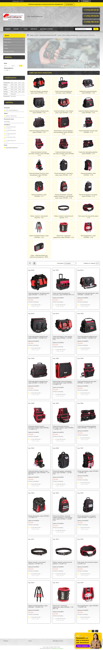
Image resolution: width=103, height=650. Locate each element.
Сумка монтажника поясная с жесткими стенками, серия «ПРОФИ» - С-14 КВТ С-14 (38, 428)
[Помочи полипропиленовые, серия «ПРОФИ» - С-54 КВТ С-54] (39, 594)
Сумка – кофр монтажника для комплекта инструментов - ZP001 (39, 256)
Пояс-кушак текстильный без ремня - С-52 (88, 216)
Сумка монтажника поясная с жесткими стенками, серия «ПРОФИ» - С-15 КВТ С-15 (63, 428)
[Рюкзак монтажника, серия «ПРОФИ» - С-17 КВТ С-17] (39, 505)
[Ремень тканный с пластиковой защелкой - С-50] (39, 207)
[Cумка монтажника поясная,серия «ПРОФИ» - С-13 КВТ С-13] (88, 370)
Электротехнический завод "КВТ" (48, 35)
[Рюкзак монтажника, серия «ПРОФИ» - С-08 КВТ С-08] (88, 460)
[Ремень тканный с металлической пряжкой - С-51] (63, 207)
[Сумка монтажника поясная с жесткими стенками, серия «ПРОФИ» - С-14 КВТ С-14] (39, 415)
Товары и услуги (34, 35)
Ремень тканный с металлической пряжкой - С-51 (63, 216)
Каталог (16, 29)
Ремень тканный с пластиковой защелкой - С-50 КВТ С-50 (37, 563)
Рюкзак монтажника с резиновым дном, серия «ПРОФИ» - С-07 (63, 174)
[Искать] (95, 29)
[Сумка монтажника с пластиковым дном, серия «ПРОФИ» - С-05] (63, 102)
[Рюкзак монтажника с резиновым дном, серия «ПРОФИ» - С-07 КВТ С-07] (63, 460)
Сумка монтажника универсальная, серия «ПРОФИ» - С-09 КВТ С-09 (38, 382)
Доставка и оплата (46, 29)
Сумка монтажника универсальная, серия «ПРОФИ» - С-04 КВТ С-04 (38, 337)
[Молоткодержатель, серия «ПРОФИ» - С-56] (88, 227)
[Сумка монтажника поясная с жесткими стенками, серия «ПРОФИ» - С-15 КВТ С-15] (63, 415)
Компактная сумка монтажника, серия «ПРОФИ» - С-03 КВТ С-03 (87, 294)
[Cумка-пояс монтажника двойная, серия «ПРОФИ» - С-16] (88, 143)
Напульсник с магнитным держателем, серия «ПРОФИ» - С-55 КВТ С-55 (63, 607)
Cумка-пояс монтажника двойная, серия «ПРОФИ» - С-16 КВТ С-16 (86, 427)
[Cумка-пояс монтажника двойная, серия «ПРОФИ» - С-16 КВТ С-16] (88, 415)
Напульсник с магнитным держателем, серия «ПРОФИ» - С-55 (63, 236)
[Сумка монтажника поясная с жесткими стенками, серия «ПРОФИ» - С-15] (63, 143)
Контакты (34, 29)
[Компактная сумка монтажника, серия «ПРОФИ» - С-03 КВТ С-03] (88, 282)
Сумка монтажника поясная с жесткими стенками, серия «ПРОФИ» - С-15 (63, 153)
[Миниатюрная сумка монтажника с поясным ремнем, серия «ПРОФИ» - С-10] (63, 122)
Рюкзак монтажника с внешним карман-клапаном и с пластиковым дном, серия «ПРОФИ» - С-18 (63, 196)
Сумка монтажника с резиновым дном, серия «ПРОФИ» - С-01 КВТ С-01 (39, 294)
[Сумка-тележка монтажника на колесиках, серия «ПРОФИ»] (63, 83)
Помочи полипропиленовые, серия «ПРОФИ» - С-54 (39, 236)
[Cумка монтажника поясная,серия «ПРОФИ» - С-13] (88, 122)
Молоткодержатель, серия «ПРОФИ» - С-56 (88, 236)
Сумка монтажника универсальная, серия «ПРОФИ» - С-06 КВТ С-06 (87, 337)
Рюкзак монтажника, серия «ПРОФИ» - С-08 (88, 174)
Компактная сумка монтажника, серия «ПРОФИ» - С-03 (88, 92)
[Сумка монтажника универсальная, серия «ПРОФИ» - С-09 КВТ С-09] (39, 370)
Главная (7, 29)
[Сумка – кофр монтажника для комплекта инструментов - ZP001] (39, 247)
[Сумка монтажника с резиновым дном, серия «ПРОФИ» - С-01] (39, 83)
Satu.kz (58, 647)
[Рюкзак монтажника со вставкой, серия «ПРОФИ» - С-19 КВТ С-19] (88, 505)
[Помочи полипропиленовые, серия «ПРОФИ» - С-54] (39, 227)
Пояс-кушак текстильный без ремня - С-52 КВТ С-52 (87, 563)
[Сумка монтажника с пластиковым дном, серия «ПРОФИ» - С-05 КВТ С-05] (63, 325)
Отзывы (6, 48)
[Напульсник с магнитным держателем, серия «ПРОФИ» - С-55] (63, 227)
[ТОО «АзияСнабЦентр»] (13, 16)
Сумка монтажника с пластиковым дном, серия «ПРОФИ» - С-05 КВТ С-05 (62, 338)
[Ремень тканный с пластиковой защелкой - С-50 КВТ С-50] (39, 551)
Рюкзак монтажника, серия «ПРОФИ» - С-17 (39, 195)
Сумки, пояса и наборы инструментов (68, 35)
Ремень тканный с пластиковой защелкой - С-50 (39, 216)
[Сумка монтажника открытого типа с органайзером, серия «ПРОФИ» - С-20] (39, 165)
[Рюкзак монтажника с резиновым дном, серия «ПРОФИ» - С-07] (63, 165)
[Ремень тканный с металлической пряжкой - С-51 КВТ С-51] (63, 551)
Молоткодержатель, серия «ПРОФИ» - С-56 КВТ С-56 (87, 606)
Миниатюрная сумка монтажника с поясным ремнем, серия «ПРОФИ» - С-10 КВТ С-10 (63, 383)
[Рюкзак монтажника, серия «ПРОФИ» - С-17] (39, 186)
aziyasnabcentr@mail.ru (12, 147)
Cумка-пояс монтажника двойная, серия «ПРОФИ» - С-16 (88, 152)
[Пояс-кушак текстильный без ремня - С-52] (88, 207)
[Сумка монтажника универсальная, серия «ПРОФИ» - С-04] (39, 102)
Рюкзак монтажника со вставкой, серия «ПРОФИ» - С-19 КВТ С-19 (86, 516)
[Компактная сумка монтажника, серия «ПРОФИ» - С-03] (88, 83)
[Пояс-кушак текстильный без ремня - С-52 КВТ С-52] (88, 551)
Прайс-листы (7, 42)
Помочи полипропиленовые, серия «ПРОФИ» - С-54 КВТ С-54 (37, 606)
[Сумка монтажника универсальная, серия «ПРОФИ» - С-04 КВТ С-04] (39, 325)
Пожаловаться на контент (57, 648)
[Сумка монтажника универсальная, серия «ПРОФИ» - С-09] (39, 122)
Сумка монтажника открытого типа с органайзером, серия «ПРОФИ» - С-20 (39, 175)
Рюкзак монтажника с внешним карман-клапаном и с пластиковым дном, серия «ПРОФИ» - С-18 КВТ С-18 (62, 518)
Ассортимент (69, 4)
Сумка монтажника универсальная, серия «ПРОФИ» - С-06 (88, 111)
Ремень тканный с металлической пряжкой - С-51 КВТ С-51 (62, 563)
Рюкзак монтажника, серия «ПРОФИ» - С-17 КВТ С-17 (38, 516)
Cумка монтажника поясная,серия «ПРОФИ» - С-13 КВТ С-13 (86, 382)
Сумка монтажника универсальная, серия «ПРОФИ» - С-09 (39, 131)
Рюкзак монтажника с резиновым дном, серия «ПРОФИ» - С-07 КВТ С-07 (62, 472)
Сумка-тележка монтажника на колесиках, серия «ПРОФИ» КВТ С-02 (63, 294)
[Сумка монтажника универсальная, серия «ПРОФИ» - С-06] (88, 102)
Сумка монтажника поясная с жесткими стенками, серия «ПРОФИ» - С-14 (39, 153)
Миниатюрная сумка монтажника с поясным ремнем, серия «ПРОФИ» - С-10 (64, 132)
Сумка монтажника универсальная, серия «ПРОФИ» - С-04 (39, 111)
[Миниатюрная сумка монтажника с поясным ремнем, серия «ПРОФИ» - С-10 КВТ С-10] (63, 370)
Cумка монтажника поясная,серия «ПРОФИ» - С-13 (88, 131)
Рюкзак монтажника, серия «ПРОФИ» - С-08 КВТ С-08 (87, 471)
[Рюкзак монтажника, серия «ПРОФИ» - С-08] (88, 165)
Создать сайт (15, 1)
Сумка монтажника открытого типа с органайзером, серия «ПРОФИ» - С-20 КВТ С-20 (38, 472)
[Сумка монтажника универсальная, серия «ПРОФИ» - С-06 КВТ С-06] (88, 325)
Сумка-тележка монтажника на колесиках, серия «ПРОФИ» (63, 92)
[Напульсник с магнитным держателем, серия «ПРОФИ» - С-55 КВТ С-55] (63, 594)
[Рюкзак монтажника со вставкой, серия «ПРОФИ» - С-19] (88, 186)
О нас (25, 29)
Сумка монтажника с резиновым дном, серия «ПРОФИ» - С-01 (39, 92)
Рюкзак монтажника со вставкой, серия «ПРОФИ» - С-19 (88, 195)
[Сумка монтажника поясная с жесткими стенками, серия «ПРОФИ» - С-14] (39, 143)
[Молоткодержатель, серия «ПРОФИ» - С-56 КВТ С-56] (88, 594)
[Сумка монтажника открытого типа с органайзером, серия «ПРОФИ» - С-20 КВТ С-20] (39, 460)
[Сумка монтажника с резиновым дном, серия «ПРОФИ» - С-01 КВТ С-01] (39, 282)
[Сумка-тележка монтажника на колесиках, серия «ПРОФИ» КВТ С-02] (63, 282)
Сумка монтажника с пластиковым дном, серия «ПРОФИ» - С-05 (63, 111)
